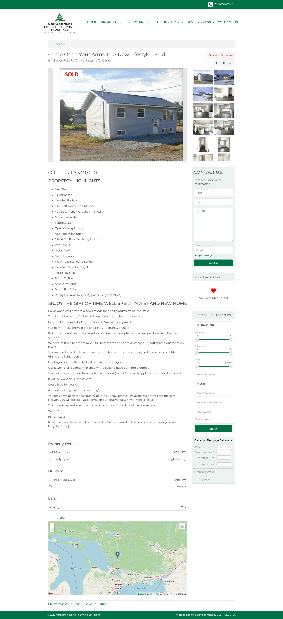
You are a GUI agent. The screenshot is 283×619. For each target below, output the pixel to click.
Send (212, 262)
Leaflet (141, 593)
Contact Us (228, 22)
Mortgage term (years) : (207, 458)
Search (213, 428)
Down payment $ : (205, 452)
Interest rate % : (207, 464)
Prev (50, 114)
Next (184, 114)
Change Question (202, 255)
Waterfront (203, 419)
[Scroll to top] (274, 612)
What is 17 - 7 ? (202, 245)
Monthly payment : (205, 479)
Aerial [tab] (61, 517)
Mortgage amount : (205, 473)
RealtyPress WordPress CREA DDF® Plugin (77, 603)
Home (92, 22)
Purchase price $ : (205, 447)
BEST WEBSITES (226, 614)
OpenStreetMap (153, 593)
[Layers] (182, 526)
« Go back (60, 44)
